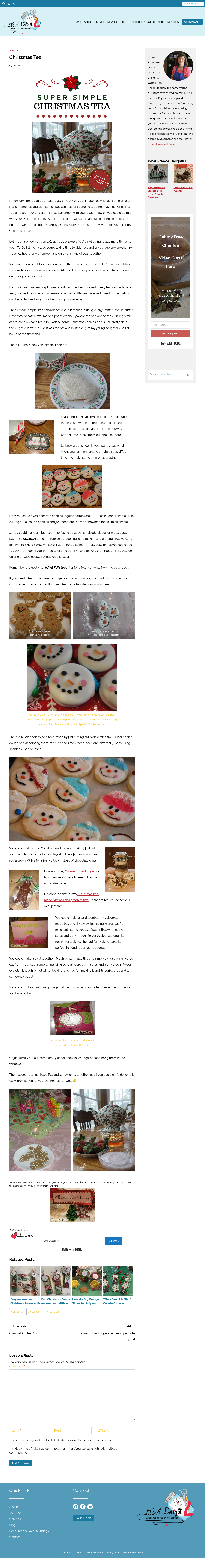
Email (58, 1430)
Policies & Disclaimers (133, 1552)
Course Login (192, 21)
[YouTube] (14, 3)
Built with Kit (72, 1249)
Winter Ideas (51, 1311)
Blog (12, 1525)
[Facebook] (3, 3)
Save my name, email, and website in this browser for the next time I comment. (63, 1440)
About (87, 21)
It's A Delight (75, 1552)
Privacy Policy (113, 1552)
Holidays (33, 1311)
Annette (17, 65)
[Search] (188, 374)
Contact (14, 1537)
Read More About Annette (163, 143)
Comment (17, 1366)
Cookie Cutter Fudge (79, 871)
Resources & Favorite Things (147, 21)
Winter (13, 50)
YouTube (99, 21)
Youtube (15, 1513)
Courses (112, 21)
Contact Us (173, 21)
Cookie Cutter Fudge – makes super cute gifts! (106, 1333)
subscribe (100, 1448)
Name (16, 1430)
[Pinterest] (9, 3)
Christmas (17, 1311)
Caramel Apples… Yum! (24, 1330)
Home (77, 21)
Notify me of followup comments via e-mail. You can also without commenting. (63, 1450)
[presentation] (157, 173)
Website (103, 1430)
